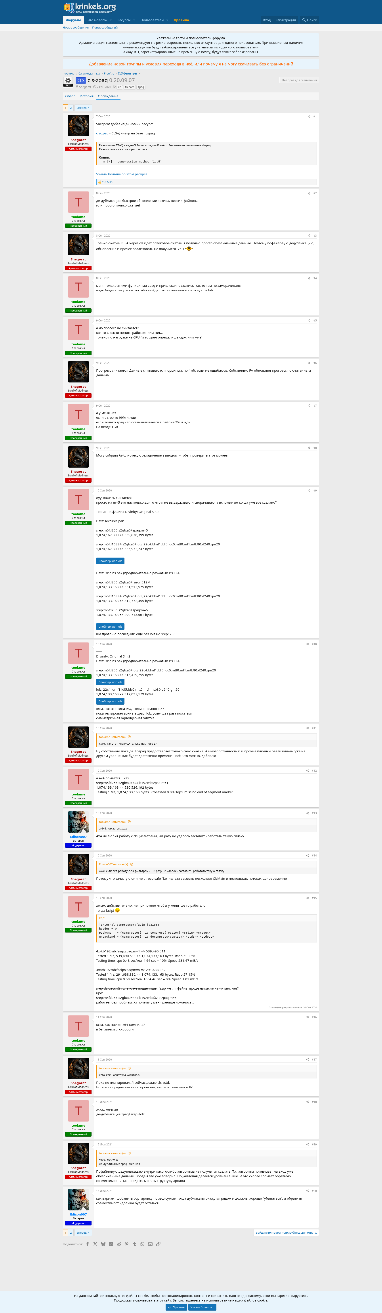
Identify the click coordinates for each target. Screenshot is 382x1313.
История (87, 96)
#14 (314, 855)
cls (119, 87)
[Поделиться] (309, 116)
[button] (111, 20)
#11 (314, 728)
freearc (129, 87)
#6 (315, 363)
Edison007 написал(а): (114, 864)
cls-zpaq (102, 133)
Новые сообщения (76, 27)
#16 (314, 1017)
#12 (314, 770)
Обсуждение (108, 96)
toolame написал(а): (112, 737)
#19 (314, 1144)
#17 (314, 1059)
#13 (314, 813)
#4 (315, 278)
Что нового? (97, 20)
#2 (315, 193)
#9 (315, 490)
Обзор (70, 96)
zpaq (141, 87)
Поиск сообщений (105, 27)
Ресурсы (124, 20)
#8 (315, 448)
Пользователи (152, 20)
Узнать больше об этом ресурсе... (123, 174)
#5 (315, 320)
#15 (314, 898)
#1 (315, 116)
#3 (315, 235)
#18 (314, 1102)
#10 (314, 644)
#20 (314, 1191)
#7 (315, 405)
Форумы (73, 20)
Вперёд (81, 108)
